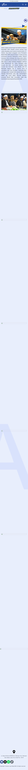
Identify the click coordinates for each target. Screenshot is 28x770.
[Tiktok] (12, 762)
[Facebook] (1, 762)
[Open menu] (25, 4)
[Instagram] (5, 762)
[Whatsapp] (8, 762)
